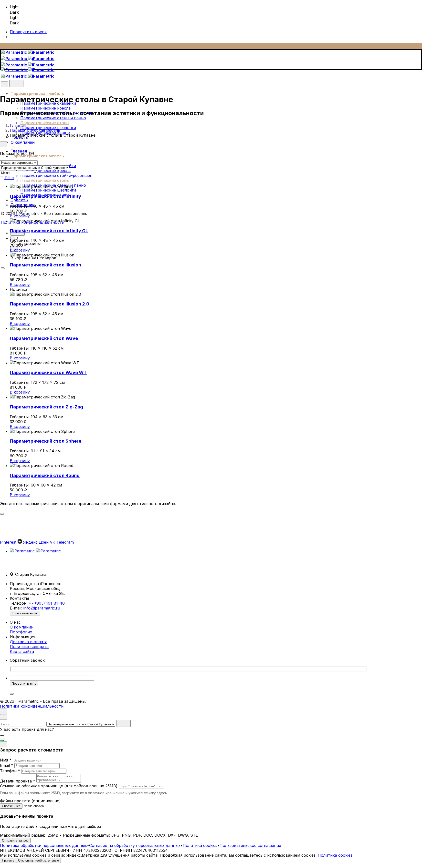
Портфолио (21, 631)
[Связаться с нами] (2, 740)
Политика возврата (29, 646)
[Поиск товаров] (16, 83)
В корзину (20, 215)
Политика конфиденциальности (31, 706)
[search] (123, 723)
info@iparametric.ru (41, 608)
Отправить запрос (15, 840)
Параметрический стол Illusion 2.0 (49, 304)
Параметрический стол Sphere (45, 441)
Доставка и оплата (28, 641)
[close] (4, 84)
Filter (9, 177)
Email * (6, 765)
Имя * (5, 760)
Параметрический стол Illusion (45, 265)
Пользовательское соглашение (250, 845)
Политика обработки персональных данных (43, 845)
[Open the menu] (3, 268)
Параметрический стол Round (45, 475)
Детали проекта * (17, 781)
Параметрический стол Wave (44, 338)
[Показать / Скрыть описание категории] (2, 514)
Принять (8, 860)
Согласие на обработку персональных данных (134, 845)
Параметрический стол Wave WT (48, 372)
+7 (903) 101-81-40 (47, 603)
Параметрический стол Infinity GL (49, 231)
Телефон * (10, 770)
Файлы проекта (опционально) (30, 800)
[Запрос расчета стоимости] (2, 735)
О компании (21, 627)
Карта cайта (22, 651)
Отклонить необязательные (38, 860)
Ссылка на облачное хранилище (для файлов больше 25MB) (58, 785)
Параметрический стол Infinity (45, 196)
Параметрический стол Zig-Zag (46, 407)
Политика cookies (200, 845)
